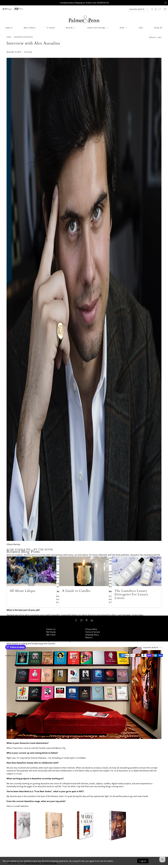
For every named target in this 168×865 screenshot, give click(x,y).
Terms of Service (92, 632)
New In (9, 27)
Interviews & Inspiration (23, 37)
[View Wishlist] (159, 9)
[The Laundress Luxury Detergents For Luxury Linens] (136, 571)
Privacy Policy (91, 629)
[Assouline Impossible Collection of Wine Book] (54, 840)
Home (9, 37)
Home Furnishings (96, 27)
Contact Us (51, 629)
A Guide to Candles (76, 591)
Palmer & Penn (17, 655)
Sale (141, 27)
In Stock (51, 27)
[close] (165, 2)
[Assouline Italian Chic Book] (117, 840)
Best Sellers (30, 27)
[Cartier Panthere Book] (22, 840)
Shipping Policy (92, 634)
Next (159, 37)
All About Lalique (23, 591)
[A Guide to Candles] (84, 571)
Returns (88, 637)
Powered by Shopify (69, 655)
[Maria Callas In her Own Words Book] (85, 840)
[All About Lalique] (31, 571)
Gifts (122, 27)
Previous (152, 37)
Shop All (158, 27)
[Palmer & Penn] (84, 19)
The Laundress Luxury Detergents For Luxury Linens (131, 594)
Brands (69, 27)
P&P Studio (51, 632)
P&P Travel (50, 634)
